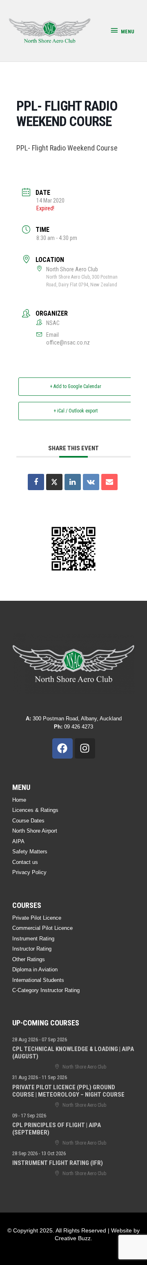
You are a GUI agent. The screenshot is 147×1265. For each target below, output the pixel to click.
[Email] (109, 482)
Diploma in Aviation (35, 969)
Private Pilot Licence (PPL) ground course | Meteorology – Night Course (68, 1091)
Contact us (25, 862)
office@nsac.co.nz (68, 342)
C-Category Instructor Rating (46, 990)
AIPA (18, 841)
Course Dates (28, 821)
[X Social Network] (54, 482)
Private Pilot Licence (36, 918)
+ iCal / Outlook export (75, 411)
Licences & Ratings (35, 810)
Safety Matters (29, 851)
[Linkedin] (73, 482)
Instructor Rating (31, 949)
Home (19, 800)
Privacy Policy (29, 872)
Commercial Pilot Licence (42, 928)
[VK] (91, 482)
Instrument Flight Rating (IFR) (57, 1163)
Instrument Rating (33, 939)
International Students (38, 980)
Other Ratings (28, 959)
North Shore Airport (34, 831)
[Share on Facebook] (36, 482)
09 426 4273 (73, 727)
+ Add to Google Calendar (75, 386)
